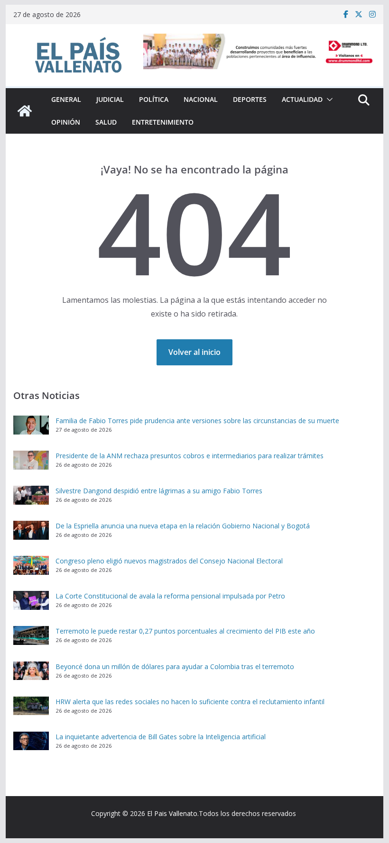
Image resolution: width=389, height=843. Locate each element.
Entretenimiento (163, 122)
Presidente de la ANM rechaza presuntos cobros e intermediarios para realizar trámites (190, 455)
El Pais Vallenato (172, 813)
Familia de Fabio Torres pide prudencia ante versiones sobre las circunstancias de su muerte (197, 420)
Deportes (250, 99)
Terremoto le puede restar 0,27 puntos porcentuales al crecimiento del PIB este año (185, 630)
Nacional (201, 99)
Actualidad (302, 99)
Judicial (110, 99)
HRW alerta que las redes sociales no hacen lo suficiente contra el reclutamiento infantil (190, 701)
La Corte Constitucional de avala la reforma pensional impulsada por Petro (170, 595)
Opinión (65, 122)
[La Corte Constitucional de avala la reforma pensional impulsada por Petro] (31, 600)
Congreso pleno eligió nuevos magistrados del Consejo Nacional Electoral (169, 560)
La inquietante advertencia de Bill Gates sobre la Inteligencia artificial (161, 736)
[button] (328, 99)
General (66, 99)
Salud (106, 122)
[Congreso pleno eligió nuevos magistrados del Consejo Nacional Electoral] (31, 565)
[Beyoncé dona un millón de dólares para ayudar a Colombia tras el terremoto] (31, 671)
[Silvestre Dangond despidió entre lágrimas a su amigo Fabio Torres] (31, 495)
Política (153, 99)
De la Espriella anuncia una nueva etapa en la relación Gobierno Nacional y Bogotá (183, 525)
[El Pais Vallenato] (24, 110)
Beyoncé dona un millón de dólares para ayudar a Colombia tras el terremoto (175, 666)
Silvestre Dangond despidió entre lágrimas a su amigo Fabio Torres (159, 490)
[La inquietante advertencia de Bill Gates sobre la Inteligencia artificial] (31, 741)
